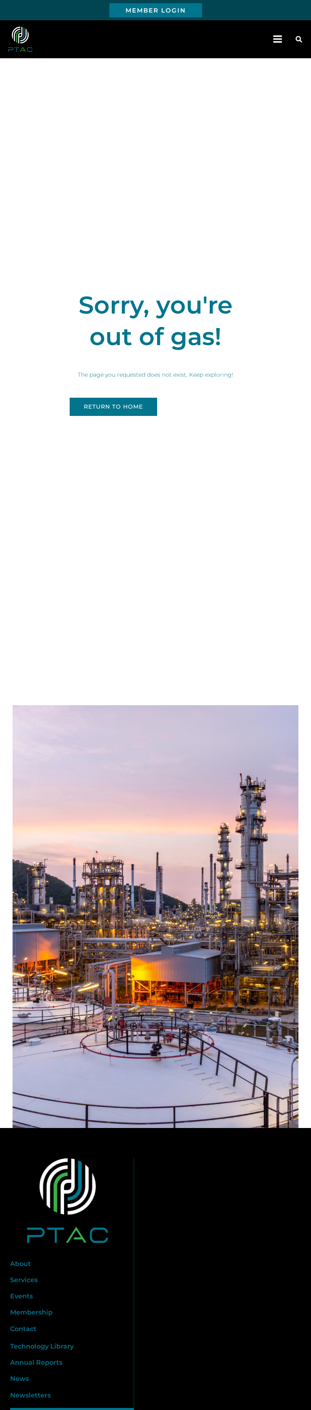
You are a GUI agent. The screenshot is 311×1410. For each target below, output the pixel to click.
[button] (155, 10)
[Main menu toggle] (278, 39)
